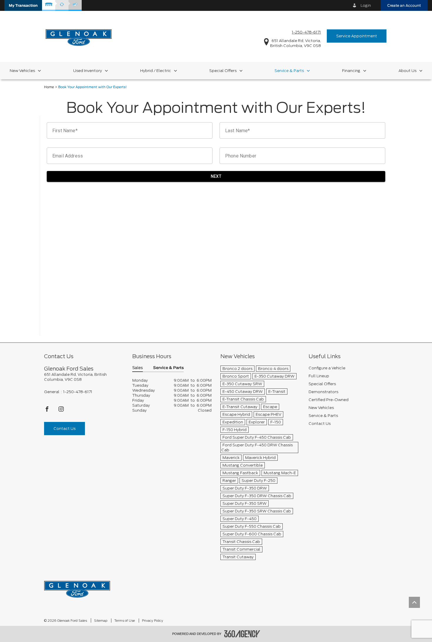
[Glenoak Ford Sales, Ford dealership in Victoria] (79, 35)
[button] (23, 5)
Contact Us (64, 428)
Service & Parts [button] (168, 368)
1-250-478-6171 (306, 32)
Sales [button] (137, 368)
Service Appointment (356, 36)
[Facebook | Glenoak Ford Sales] (47, 410)
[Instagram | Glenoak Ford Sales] (61, 410)
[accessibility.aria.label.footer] (242, 633)
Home (49, 87)
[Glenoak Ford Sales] (77, 587)
